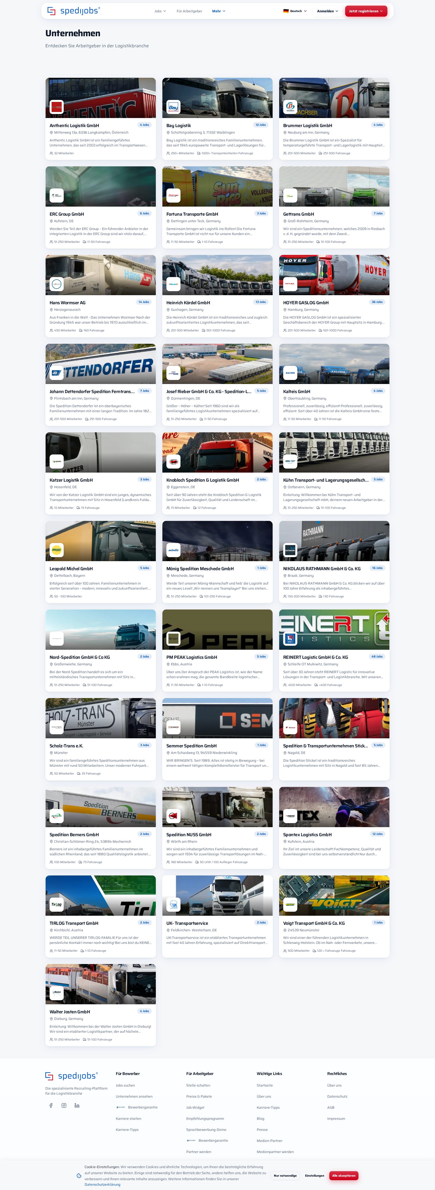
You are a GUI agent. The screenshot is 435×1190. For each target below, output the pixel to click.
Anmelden (325, 11)
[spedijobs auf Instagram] (63, 1105)
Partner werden (198, 1152)
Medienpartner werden (275, 1152)
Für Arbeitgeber (189, 11)
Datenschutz (337, 1096)
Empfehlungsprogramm (205, 1118)
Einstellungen (314, 1175)
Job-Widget (195, 1107)
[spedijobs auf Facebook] (50, 1105)
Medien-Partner (269, 1140)
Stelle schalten (198, 1085)
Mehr (216, 11)
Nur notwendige (285, 1175)
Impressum (336, 1118)
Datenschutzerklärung (102, 1184)
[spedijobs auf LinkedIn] (77, 1105)
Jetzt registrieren (363, 11)
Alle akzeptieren (343, 1175)
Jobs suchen (125, 1085)
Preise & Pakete (199, 1096)
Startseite (265, 1085)
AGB (331, 1107)
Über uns (264, 1096)
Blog (260, 1118)
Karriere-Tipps (127, 1129)
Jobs (158, 11)
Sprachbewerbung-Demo (206, 1129)
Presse (262, 1129)
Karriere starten (128, 1118)
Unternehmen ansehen (134, 1096)
